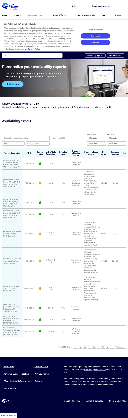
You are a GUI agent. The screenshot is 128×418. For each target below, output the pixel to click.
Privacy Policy (41, 374)
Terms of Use (41, 367)
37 (89, 347)
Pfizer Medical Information (17, 381)
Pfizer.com (9, 367)
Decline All (95, 36)
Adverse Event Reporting (16, 374)
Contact (38, 381)
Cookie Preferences (8, 415)
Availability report (35, 15)
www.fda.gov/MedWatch (95, 370)
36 (85, 347)
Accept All (95, 42)
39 (99, 347)
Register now (12, 84)
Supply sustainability (86, 15)
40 (103, 347)
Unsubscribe (10, 388)
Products (17, 15)
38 (94, 347)
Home (4, 15)
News (104, 15)
